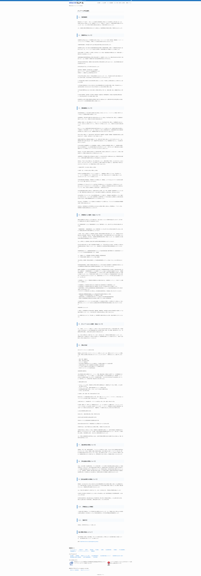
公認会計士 (81, 549)
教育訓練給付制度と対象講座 (75, 557)
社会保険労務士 (108, 549)
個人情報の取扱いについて (105, 555)
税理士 (86, 549)
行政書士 (115, 549)
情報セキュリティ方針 (85, 555)
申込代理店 (95, 557)
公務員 (102, 549)
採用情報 (77, 555)
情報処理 (93, 551)
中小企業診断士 (122, 549)
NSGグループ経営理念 (74, 570)
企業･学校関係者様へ (87, 557)
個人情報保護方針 (95, 555)
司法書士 (97, 549)
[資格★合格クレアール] (76, 3)
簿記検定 (91, 549)
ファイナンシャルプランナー (83, 551)
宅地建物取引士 (73, 551)
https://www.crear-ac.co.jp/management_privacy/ (89, 541)
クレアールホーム (73, 549)
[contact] (131, 0)
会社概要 (71, 555)
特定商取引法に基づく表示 (118, 555)
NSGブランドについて (85, 570)
